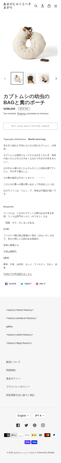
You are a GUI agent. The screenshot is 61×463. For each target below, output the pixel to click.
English (22, 415)
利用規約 (11, 370)
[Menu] (55, 5)
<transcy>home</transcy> (20, 310)
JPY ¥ (38, 415)
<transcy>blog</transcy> (19, 343)
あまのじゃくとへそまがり (17, 5)
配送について (13, 362)
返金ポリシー (13, 378)
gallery (9, 326)
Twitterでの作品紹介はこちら (17, 274)
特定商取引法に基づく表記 (20, 395)
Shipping (21, 113)
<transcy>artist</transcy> (19, 334)
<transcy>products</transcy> (21, 318)
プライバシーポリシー (18, 386)
